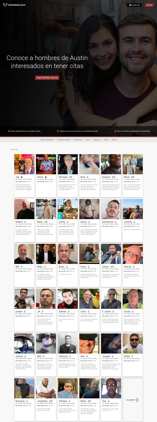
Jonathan (42, 401)
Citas (88, 140)
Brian (62, 266)
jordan (18, 311)
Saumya (63, 356)
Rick (83, 177)
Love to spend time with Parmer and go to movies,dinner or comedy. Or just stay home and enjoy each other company (45, 321)
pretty (62, 221)
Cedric (105, 266)
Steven (62, 311)
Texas (106, 140)
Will (17, 266)
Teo (104, 401)
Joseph (106, 356)
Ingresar (149, 5)
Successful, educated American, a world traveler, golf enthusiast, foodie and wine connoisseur (23, 366)
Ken (83, 356)
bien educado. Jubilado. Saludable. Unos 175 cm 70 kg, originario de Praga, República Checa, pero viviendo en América (45, 366)
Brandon (20, 401)
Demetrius (107, 221)
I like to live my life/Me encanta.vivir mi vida (43, 409)
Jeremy (128, 221)
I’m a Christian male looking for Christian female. (89, 320)
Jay (17, 177)
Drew (83, 266)
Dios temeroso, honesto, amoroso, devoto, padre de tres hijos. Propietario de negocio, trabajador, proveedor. (88, 411)
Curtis (127, 311)
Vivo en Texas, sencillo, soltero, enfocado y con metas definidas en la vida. (67, 410)
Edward (106, 177)
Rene (40, 221)
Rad (39, 356)
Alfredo (63, 401)
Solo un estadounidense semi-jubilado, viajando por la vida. (132, 276)
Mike (40, 266)
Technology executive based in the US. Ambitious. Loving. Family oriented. (67, 365)
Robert (19, 221)
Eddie (127, 356)
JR (38, 311)
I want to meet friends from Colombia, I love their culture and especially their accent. (110, 320)
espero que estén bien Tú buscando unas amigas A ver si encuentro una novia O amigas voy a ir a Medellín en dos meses (24, 187)
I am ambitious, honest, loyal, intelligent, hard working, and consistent (111, 276)
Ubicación (96, 140)
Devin (84, 221)
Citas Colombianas (47, 140)
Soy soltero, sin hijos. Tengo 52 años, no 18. (110, 409)
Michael (63, 177)
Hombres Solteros (64, 140)
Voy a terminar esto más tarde (66, 320)
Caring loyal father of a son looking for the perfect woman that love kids (89, 276)
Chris (83, 311)
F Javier (106, 311)
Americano (78, 140)
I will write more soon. (65, 274)
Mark (126, 177)
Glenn (40, 177)
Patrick (128, 266)
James (19, 356)
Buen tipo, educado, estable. (132, 229)
